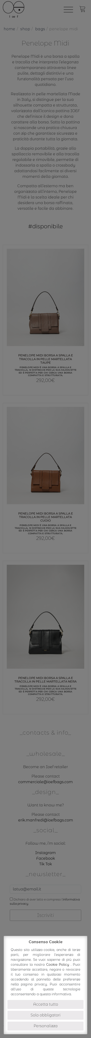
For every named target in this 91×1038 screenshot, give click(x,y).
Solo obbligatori (45, 1015)
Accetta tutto (45, 1004)
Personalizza (46, 1026)
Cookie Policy (58, 964)
